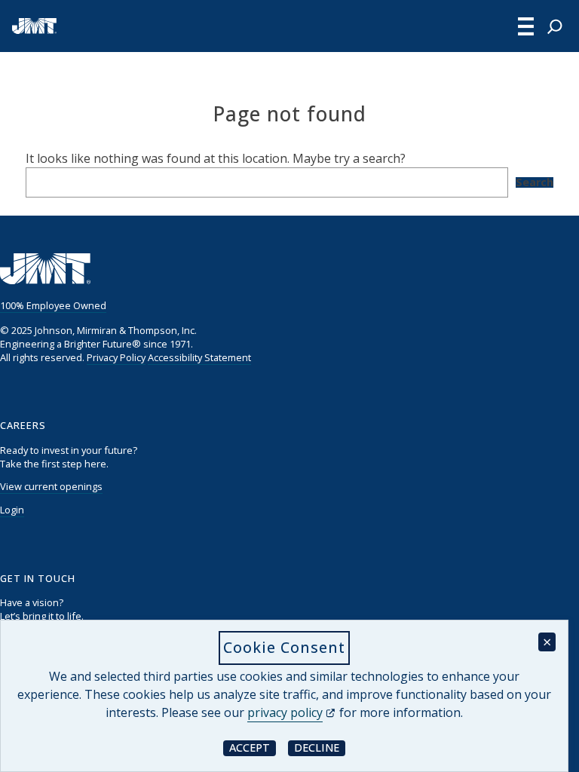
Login (12, 509)
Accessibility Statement (199, 357)
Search (534, 182)
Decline (319, 747)
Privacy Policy (116, 357)
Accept (252, 747)
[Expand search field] (555, 26)
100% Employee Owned (53, 305)
